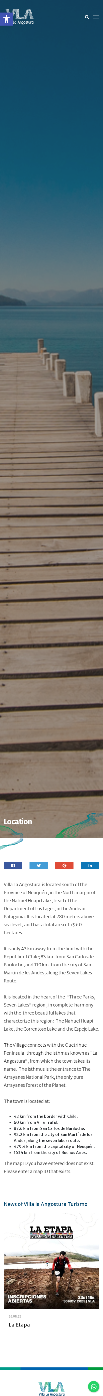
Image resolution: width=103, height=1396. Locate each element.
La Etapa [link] (19, 1325)
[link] (6, 19)
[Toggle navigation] (96, 17)
